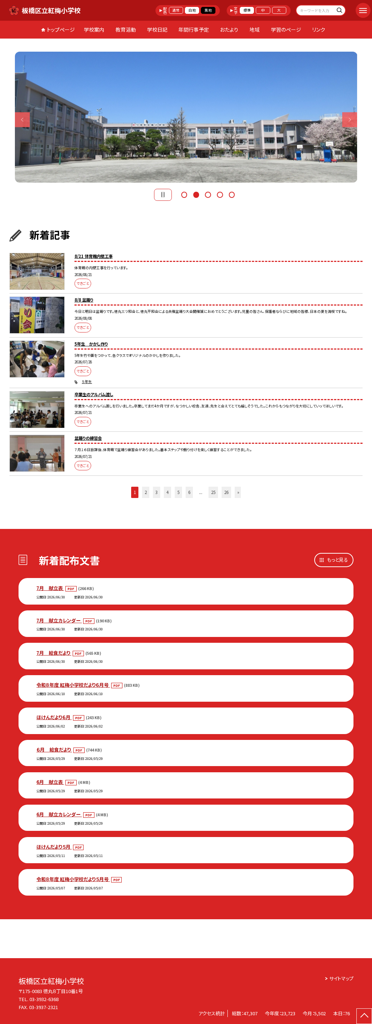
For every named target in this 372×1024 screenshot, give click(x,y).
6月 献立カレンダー (59, 814)
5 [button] (232, 194)
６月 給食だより (54, 749)
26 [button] (226, 492)
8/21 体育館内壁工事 (93, 256)
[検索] (339, 11)
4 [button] (220, 194)
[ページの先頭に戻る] (364, 1016)
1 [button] (184, 194)
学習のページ (286, 29)
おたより (229, 29)
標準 (247, 10)
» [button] (238, 492)
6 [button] (189, 492)
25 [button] (213, 492)
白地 (192, 10)
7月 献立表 (50, 588)
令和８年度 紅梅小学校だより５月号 (73, 879)
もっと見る (337, 559)
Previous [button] (22, 119)
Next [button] (349, 119)
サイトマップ (341, 978)
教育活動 (126, 29)
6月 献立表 (50, 781)
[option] (186, 117)
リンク (318, 29)
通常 (175, 10)
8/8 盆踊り (83, 300)
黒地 (208, 10)
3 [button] (208, 194)
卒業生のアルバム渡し (93, 394)
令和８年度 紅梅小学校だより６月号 (73, 684)
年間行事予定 (193, 29)
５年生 (87, 381)
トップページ (61, 29)
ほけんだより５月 (54, 846)
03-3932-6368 (43, 999)
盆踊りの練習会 (88, 438)
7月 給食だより (53, 652)
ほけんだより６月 (54, 717)
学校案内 (94, 29)
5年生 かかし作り (91, 344)
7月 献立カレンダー (59, 620)
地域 (255, 29)
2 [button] (196, 194)
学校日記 (157, 29)
